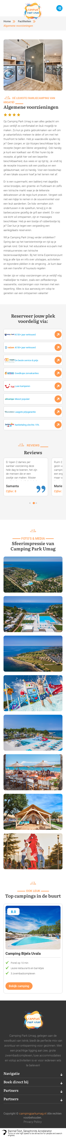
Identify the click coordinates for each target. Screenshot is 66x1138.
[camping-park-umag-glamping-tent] (33, 811)
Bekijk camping (19, 986)
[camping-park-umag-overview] (33, 574)
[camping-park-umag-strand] (33, 653)
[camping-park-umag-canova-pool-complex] (33, 732)
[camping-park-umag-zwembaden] (33, 614)
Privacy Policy (33, 1122)
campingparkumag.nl (32, 1113)
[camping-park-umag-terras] (33, 772)
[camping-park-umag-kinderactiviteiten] (33, 851)
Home (7, 21)
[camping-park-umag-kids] (33, 693)
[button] (30, 503)
